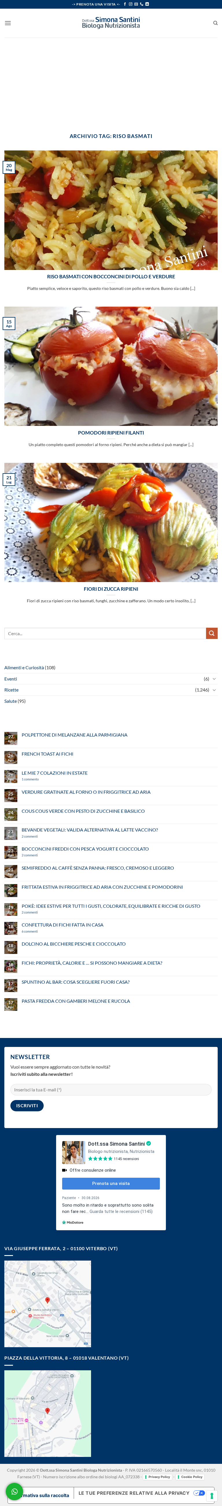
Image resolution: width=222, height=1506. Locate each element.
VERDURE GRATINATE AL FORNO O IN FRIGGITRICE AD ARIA (86, 792)
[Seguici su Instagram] (130, 4)
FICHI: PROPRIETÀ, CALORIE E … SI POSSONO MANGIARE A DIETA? (92, 963)
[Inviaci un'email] (136, 4)
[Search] (215, 23)
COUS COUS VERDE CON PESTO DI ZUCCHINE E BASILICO (83, 811)
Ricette (11, 689)
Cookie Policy (191, 1477)
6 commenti (40, 931)
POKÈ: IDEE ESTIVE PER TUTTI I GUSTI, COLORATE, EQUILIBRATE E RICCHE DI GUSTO (111, 906)
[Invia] (212, 633)
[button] (7, 23)
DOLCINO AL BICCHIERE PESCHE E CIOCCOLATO (74, 943)
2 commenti (39, 836)
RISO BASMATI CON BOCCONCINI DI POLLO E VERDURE (111, 276)
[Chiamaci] (141, 4)
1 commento (39, 779)
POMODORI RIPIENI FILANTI (111, 433)
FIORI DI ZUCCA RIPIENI (111, 589)
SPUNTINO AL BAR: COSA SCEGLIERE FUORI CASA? (76, 982)
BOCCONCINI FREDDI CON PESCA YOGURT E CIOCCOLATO (85, 848)
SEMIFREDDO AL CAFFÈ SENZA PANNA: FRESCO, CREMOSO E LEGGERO (98, 868)
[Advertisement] (111, 80)
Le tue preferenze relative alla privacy (134, 1493)
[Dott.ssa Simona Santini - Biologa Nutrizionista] (111, 23)
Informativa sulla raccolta (40, 1495)
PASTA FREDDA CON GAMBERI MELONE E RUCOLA (76, 1001)
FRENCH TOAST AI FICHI (47, 753)
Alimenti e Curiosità (24, 667)
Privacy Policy (159, 1477)
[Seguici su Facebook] (125, 4)
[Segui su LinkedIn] (147, 4)
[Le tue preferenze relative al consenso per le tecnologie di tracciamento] (211, 1495)
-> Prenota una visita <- (96, 4)
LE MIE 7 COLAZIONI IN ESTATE (55, 773)
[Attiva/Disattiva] (214, 678)
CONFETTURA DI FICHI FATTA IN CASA (62, 924)
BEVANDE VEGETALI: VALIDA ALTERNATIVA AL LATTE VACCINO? (90, 829)
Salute (10, 701)
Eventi (10, 678)
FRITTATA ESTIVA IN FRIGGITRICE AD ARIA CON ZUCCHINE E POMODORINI (102, 887)
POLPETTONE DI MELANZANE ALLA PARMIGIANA (74, 734)
